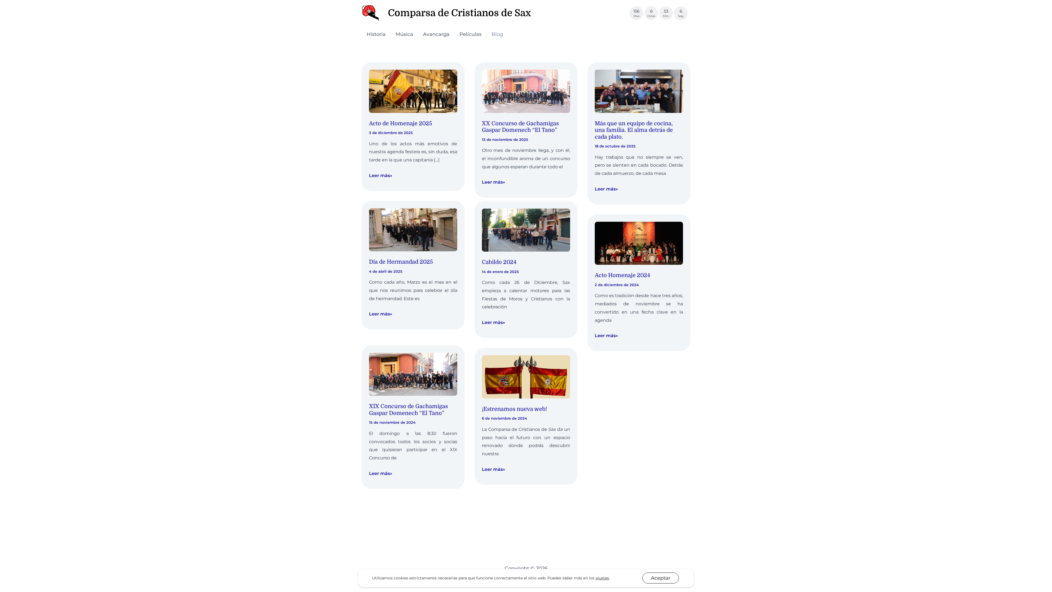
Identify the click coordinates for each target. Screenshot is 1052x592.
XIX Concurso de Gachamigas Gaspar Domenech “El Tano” (408, 409)
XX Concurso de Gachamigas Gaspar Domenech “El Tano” (520, 126)
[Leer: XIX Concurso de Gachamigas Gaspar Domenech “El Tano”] (413, 374)
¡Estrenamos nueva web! (514, 409)
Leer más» (380, 176)
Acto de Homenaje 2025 (400, 123)
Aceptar (660, 578)
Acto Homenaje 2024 (622, 275)
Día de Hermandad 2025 (401, 262)
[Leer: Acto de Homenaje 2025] (413, 91)
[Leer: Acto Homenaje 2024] (638, 243)
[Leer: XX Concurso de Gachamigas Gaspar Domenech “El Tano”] (526, 91)
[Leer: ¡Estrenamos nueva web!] (526, 377)
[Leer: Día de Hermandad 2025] (413, 229)
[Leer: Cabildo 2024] (526, 230)
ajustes (602, 578)
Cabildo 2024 (499, 262)
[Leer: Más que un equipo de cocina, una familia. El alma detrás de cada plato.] (638, 91)
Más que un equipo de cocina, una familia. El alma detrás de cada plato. (634, 130)
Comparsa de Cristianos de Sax (459, 12)
